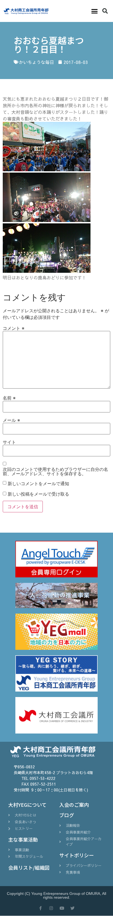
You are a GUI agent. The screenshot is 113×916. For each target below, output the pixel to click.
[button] (94, 11)
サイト (9, 442)
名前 (9, 398)
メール (11, 420)
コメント (13, 328)
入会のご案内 (74, 804)
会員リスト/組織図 (29, 867)
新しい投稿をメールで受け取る (38, 494)
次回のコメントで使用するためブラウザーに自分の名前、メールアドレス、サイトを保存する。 (55, 471)
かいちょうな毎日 (36, 62)
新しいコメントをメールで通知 (38, 483)
